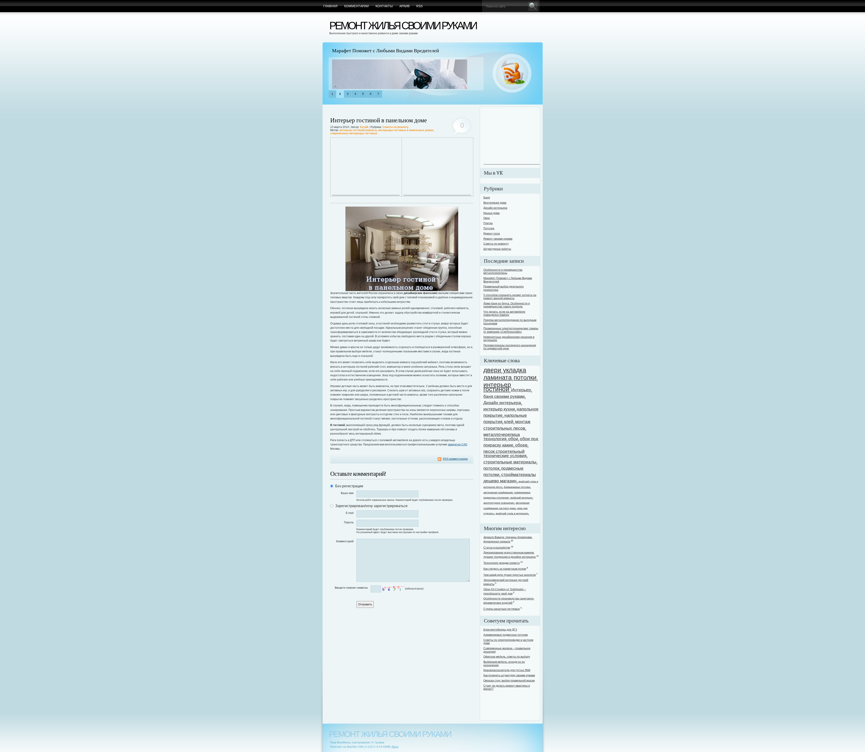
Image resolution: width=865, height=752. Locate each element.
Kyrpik (364, 127)
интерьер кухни (499, 409)
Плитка (488, 223)
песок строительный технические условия (504, 453)
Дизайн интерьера (495, 208)
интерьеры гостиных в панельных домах (405, 130)
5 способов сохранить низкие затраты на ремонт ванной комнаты (509, 297)
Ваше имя (347, 493)
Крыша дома (491, 213)
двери (492, 370)
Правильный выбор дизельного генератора (377, 50)
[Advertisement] (366, 167)
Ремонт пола (491, 233)
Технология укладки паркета (501, 563)
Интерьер (521, 389)
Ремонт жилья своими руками (402, 26)
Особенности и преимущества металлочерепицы (502, 271)
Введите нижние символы (351, 587)
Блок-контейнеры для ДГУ (500, 629)
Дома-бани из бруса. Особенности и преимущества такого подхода (506, 305)
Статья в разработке (496, 547)
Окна (486, 218)
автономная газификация (497, 492)
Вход (395, 746)
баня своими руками (504, 396)
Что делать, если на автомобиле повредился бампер (504, 313)
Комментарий (345, 541)
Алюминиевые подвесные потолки (505, 634)
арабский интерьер (521, 497)
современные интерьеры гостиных (353, 133)
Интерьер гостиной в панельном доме (378, 120)
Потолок (488, 228)
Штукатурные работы (497, 249)
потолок (491, 468)
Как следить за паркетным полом (504, 568)
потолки (525, 377)
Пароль (349, 522)
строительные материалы (509, 462)
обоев (521, 445)
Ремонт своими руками (497, 238)
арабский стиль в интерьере (512, 513)
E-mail (350, 513)
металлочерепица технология (501, 436)
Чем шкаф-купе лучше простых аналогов (509, 575)
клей (508, 421)
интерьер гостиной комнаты (358, 130)
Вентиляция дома (494, 202)
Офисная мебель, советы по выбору (506, 656)
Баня (486, 197)
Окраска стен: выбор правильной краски (509, 680)
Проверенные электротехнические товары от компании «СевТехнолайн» (510, 330)
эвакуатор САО (457, 444)
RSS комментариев (455, 458)
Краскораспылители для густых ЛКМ (506, 670)
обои (513, 438)
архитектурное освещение (498, 502)
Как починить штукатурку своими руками (509, 675)
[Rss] (512, 73)
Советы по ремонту (395, 127)
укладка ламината (504, 374)
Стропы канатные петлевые (501, 609)
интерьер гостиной (497, 386)
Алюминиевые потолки (517, 487)
